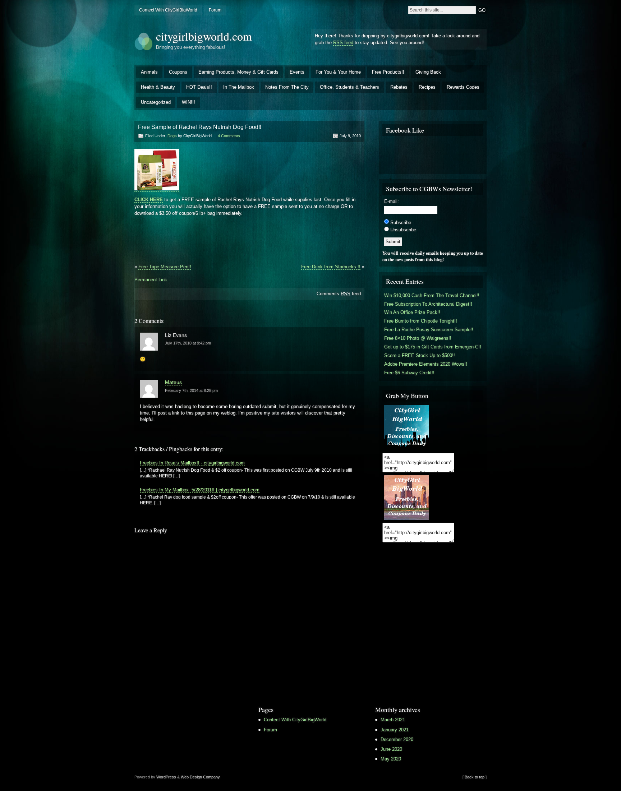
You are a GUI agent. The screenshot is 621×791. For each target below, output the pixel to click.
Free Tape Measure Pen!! (164, 266)
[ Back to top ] (475, 777)
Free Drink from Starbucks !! (330, 266)
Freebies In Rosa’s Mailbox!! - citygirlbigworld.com (192, 463)
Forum (215, 10)
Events (297, 72)
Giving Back (428, 72)
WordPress (166, 777)
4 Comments (229, 136)
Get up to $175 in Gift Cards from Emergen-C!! (432, 347)
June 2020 (391, 749)
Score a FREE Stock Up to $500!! (419, 355)
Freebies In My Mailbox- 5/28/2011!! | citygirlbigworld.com (199, 489)
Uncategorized (156, 102)
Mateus (173, 382)
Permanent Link (150, 279)
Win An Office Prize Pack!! (412, 312)
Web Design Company (200, 777)
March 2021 (393, 719)
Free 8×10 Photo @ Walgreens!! (417, 338)
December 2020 (397, 739)
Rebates (399, 87)
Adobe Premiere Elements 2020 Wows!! (425, 364)
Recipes (427, 87)
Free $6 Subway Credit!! (409, 372)
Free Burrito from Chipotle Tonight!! (420, 321)
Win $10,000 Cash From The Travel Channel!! (431, 295)
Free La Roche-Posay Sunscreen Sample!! (428, 329)
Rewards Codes (463, 87)
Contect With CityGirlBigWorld (168, 10)
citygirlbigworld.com (204, 36)
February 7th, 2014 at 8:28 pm (191, 390)
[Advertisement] (249, 242)
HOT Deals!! (199, 87)
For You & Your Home (338, 72)
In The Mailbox (238, 87)
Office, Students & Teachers (349, 87)
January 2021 (395, 729)
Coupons (178, 72)
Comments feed (339, 293)
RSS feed (343, 42)
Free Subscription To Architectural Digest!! (428, 304)
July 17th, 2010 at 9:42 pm (188, 343)
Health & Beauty (158, 87)
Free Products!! (388, 72)
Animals (149, 72)
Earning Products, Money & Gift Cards (238, 72)
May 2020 (391, 759)
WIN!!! (188, 102)
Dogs (172, 136)
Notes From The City (287, 87)
